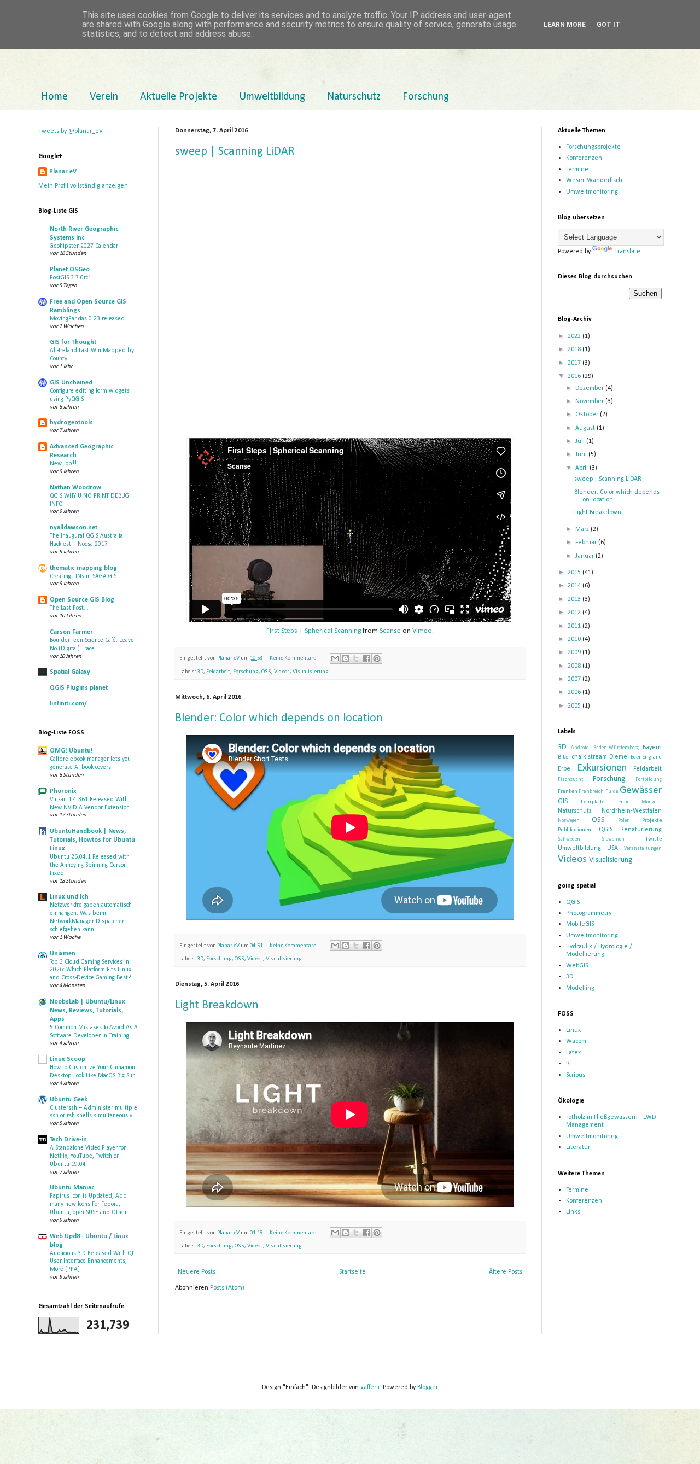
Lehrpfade (592, 802)
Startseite (352, 1272)
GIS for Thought (73, 342)
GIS (563, 801)
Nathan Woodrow (75, 488)
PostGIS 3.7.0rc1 (70, 278)
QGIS (605, 829)
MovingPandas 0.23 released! (88, 319)
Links (573, 1212)
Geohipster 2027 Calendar (84, 246)
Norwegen (569, 820)
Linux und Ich (69, 897)
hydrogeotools (71, 422)
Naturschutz (354, 96)
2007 (575, 679)
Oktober (587, 414)
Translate (627, 251)
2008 (575, 666)
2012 (575, 612)
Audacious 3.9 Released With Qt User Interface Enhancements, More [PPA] (92, 1261)
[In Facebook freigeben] (366, 658)
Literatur (578, 1147)
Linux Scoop (67, 1059)
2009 (575, 652)
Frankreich (591, 791)
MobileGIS (580, 924)
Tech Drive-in (68, 1139)
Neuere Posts (196, 1272)
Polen (624, 820)
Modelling (580, 988)
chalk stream (589, 757)
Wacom (576, 1041)
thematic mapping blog (83, 568)
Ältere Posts (505, 1272)
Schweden (569, 839)
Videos (282, 672)
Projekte (652, 821)
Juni (581, 454)
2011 (575, 626)
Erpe (564, 769)
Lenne (622, 802)
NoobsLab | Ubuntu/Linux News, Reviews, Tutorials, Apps (87, 1011)
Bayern (652, 747)
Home (54, 96)
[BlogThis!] (345, 658)
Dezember (590, 388)
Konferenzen (584, 158)
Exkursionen (602, 768)
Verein (104, 96)
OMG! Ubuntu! (71, 751)
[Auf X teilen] (356, 658)
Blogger (427, 1387)
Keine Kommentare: (294, 658)
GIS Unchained (71, 383)
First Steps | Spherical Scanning (313, 630)
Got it (608, 24)
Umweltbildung (272, 96)
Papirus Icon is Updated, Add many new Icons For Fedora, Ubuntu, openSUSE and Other (88, 1204)
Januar (585, 556)
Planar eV (63, 171)
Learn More (565, 24)
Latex (573, 1052)
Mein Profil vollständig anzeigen (83, 186)
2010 (575, 639)
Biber (564, 757)
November (590, 401)
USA (612, 848)
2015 (575, 572)
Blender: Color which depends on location (279, 718)
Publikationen (574, 830)
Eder (636, 757)
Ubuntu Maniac (72, 1188)
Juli (580, 441)
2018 (575, 349)
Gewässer (641, 790)
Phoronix (63, 791)
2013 (575, 599)
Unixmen (62, 953)
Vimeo (422, 630)
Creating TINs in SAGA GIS (83, 576)
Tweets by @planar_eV (70, 131)
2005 (575, 706)
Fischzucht (570, 779)
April (582, 468)
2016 (575, 376)
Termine (577, 169)
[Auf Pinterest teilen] (376, 658)
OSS (266, 672)
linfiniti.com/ (68, 704)
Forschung (425, 96)
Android (580, 747)
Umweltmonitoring (592, 192)
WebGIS (577, 966)
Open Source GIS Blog (82, 600)
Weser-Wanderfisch (594, 180)
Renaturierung (641, 829)
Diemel (619, 757)
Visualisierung (311, 672)
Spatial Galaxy (70, 672)
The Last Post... (69, 608)
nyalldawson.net (73, 527)
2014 (575, 585)
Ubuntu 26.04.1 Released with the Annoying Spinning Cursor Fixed (90, 865)
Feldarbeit (218, 672)
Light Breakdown (217, 1005)
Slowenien (613, 839)
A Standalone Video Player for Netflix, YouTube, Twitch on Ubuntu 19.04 (88, 1156)
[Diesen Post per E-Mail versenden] (335, 658)
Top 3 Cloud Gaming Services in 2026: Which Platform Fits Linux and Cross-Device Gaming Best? (90, 970)
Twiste (653, 839)
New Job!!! (64, 463)
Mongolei (651, 802)
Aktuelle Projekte (178, 96)
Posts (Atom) (227, 1288)
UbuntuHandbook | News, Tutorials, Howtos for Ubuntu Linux (92, 840)
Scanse (390, 630)
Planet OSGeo (70, 269)
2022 (575, 336)
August (586, 428)
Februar (586, 542)
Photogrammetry (588, 913)
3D (200, 672)
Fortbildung (648, 779)
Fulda (612, 791)
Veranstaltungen (643, 848)
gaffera (370, 1387)
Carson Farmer (71, 632)
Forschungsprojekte (593, 147)
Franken (568, 792)
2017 (575, 363)
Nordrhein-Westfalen (632, 811)
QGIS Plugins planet (79, 688)
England (652, 757)
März (583, 529)
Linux (573, 1030)
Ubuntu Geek (69, 1099)
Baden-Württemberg (616, 747)
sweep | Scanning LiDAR (235, 151)
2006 (575, 692)
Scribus (575, 1075)
